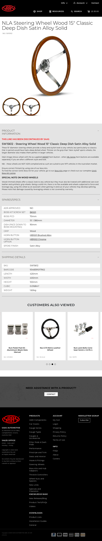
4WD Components (37, 420)
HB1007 (45, 157)
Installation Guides (38, 521)
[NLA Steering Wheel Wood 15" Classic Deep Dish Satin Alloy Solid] (51, 66)
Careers (56, 459)
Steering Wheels (37, 464)
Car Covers (34, 424)
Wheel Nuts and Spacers (36, 480)
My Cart (56, 420)
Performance (35, 448)
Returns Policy (59, 436)
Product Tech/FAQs (38, 502)
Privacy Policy (59, 432)
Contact (95, 3)
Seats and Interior (37, 456)
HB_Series (71, 157)
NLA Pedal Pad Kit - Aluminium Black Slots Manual (17, 350)
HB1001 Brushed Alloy (40, 235)
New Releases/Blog (38, 498)
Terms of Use (59, 440)
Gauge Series (35, 428)
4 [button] (55, 365)
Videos (32, 506)
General (32, 525)
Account (81, 3)
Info (63, 3)
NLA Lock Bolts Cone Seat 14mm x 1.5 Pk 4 (83, 349)
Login (55, 424)
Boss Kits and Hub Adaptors (37, 469)
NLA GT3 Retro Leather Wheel (50, 349)
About (56, 455)
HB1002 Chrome (38, 239)
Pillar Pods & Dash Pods (37, 443)
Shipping (57, 428)
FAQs (55, 451)
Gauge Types (35, 432)
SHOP (39, 11)
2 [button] (50, 365)
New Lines (34, 485)
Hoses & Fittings (36, 460)
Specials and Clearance (35, 490)
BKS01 (33, 212)
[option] (18, 336)
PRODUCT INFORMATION (11, 132)
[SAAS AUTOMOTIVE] (8, 8)
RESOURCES (58, 11)
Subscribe (84, 420)
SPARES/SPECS (11, 199)
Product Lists (35, 517)
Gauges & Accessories (34, 437)
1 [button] (47, 365)
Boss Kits (59, 171)
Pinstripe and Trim (38, 452)
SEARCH (78, 11)
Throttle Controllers (38, 475)
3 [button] (53, 365)
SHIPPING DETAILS (13, 257)
